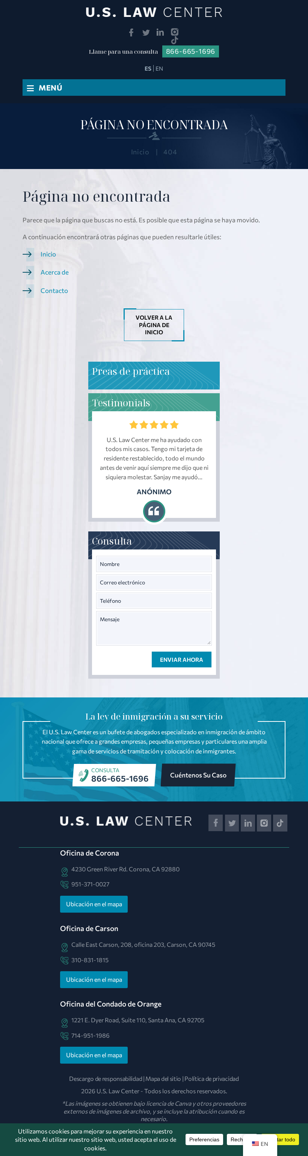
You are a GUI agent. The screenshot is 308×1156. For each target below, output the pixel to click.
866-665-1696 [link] (191, 51)
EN (159, 68)
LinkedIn (160, 32)
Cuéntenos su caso (198, 775)
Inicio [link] (48, 254)
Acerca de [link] (55, 272)
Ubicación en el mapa (94, 903)
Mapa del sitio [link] (163, 1078)
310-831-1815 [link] (90, 959)
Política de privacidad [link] (211, 1078)
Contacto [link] (54, 290)
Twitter (146, 32)
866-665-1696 (120, 778)
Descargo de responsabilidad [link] (105, 1078)
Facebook (131, 32)
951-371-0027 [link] (90, 883)
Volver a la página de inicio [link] (154, 324)
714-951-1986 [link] (90, 1035)
